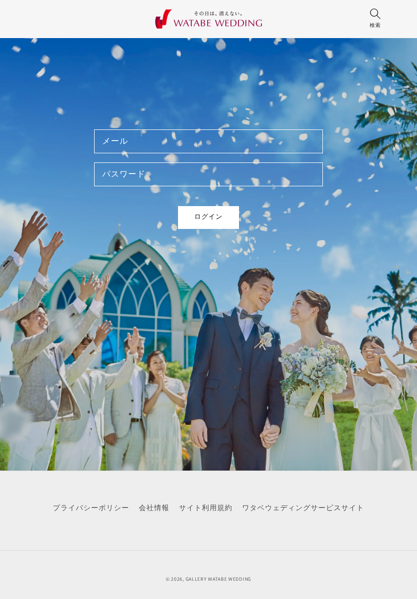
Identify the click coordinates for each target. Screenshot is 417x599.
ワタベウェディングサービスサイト (303, 507)
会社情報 (154, 507)
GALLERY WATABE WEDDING (218, 579)
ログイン (208, 216)
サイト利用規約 (205, 507)
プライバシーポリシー (91, 507)
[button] (375, 21)
